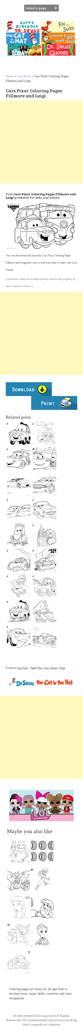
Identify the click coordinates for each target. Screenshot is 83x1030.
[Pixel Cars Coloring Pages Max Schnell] (44, 484)
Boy (40, 668)
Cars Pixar (24, 76)
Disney (54, 668)
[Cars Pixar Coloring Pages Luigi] (18, 611)
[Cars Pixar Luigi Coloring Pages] (18, 433)
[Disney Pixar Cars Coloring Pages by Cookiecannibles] (18, 484)
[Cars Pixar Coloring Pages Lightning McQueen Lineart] (44, 458)
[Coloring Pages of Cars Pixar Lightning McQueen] (18, 458)
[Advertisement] (41, 141)
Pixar (62, 668)
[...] (20, 852)
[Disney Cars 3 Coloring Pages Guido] (18, 535)
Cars (46, 668)
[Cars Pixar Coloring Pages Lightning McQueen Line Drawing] (18, 636)
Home (10, 76)
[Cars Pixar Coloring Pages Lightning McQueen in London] (44, 535)
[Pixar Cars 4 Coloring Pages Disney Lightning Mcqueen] (44, 636)
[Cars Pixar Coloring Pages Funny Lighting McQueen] (18, 560)
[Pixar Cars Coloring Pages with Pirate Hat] (44, 611)
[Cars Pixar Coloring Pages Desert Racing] (44, 433)
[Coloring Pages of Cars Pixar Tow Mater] (44, 585)
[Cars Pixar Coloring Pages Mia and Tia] (18, 509)
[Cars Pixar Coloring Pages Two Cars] (18, 585)
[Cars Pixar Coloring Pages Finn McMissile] (44, 509)
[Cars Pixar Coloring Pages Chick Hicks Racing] (44, 560)
